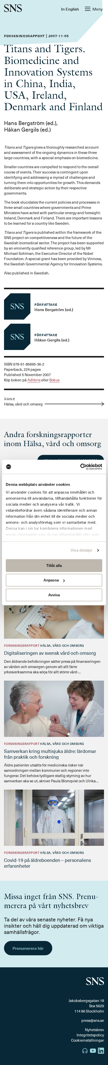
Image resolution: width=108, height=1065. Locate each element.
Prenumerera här (28, 948)
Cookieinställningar (87, 1040)
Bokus (54, 380)
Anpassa (51, 580)
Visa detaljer (81, 550)
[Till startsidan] (13, 8)
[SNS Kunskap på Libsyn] (85, 1051)
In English (70, 9)
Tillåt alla (54, 565)
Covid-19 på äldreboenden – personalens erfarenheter (47, 862)
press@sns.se (92, 1020)
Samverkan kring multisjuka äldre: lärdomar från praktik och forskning (50, 753)
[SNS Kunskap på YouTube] (93, 1051)
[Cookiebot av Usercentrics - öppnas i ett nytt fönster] (80, 466)
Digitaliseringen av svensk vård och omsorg (50, 652)
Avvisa (54, 595)
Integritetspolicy (90, 1035)
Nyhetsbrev (94, 1029)
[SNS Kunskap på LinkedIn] (101, 1051)
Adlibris (33, 380)
